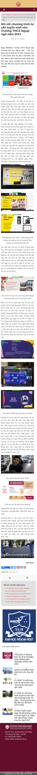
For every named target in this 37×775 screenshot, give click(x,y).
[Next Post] (27, 578)
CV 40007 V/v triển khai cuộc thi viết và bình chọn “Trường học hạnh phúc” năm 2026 (24, 683)
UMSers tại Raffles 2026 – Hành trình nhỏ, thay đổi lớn (24, 672)
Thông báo (8, 14)
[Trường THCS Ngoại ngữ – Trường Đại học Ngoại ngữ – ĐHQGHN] (18, 4)
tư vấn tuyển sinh (13, 572)
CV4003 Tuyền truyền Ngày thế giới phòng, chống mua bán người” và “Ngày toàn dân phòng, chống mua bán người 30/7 (25, 715)
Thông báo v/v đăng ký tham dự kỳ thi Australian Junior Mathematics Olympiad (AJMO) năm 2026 (24, 659)
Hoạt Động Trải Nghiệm (21, 667)
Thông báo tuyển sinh (19, 14)
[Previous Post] (10, 578)
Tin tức (16, 678)
